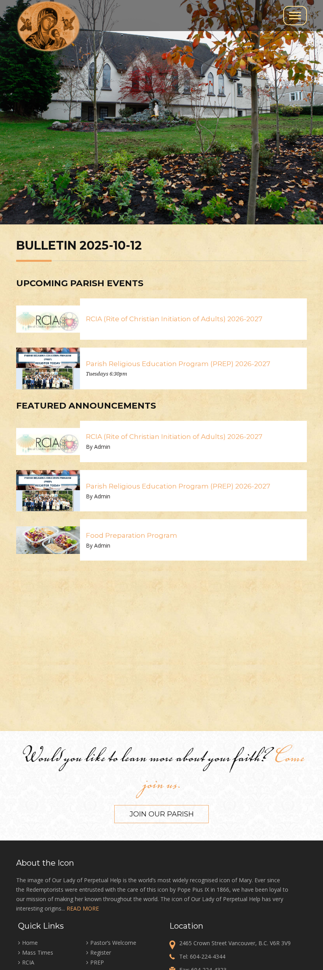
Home (30, 942)
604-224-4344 (207, 956)
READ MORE (83, 908)
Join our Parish (162, 814)
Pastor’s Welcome (113, 942)
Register (100, 952)
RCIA (28, 962)
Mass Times (37, 952)
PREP (97, 962)
